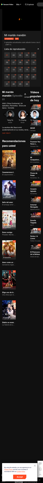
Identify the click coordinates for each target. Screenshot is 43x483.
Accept (20, 477)
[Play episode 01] (7, 55)
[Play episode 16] (7, 77)
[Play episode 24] (27, 84)
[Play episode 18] (20, 77)
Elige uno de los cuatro (11, 292)
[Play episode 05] (33, 55)
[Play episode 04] (27, 55)
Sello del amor (7, 202)
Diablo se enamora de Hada (12, 322)
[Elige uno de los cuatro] (9, 280)
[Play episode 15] (33, 69)
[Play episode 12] (13, 69)
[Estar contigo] (9, 219)
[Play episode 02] (13, 55)
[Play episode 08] (20, 62)
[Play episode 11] (7, 69)
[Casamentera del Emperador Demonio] (9, 159)
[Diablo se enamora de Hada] (9, 310)
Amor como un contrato (11, 262)
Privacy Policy (8, 469)
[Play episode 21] (7, 84)
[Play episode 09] (27, 62)
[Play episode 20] (33, 77)
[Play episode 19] (27, 77)
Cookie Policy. (21, 471)
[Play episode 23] (20, 84)
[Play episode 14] (27, 69)
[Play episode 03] (20, 55)
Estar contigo (7, 232)
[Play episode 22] (13, 84)
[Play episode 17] (13, 77)
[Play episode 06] (7, 62)
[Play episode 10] (33, 62)
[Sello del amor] (9, 189)
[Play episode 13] (20, 69)
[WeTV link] (7, 4)
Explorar (30, 4)
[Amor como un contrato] (9, 250)
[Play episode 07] (13, 62)
